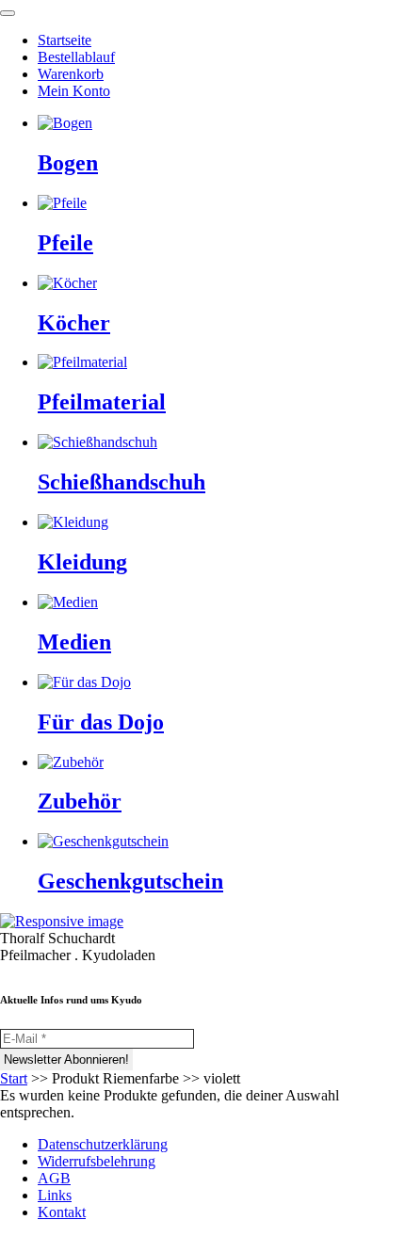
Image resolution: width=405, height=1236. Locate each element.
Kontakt (62, 1212)
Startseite (64, 40)
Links (55, 1195)
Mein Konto (74, 91)
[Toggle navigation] (7, 13)
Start (13, 1078)
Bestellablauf (76, 57)
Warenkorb (71, 74)
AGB (54, 1178)
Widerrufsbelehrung (96, 1161)
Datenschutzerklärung (103, 1144)
